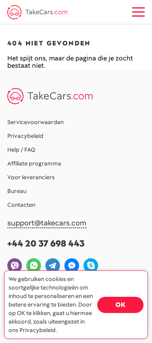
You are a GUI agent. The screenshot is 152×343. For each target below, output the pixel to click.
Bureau (16, 191)
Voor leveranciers (31, 177)
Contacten (21, 205)
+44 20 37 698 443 (46, 243)
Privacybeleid (25, 136)
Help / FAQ (21, 149)
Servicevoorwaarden (35, 122)
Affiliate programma (34, 163)
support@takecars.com (46, 223)
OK (120, 304)
